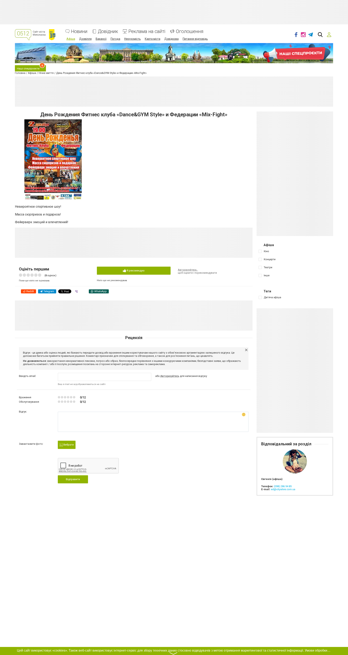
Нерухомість (132, 38)
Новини (79, 31)
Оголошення (189, 31)
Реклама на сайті (146, 31)
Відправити (73, 479)
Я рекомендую (135, 270)
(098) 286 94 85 (283, 486)
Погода (115, 38)
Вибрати (68, 444)
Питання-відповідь (195, 38)
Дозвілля (85, 38)
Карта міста (152, 38)
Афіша (70, 38)
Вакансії (101, 38)
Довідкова (171, 38)
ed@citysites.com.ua (283, 489)
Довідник (108, 31)
